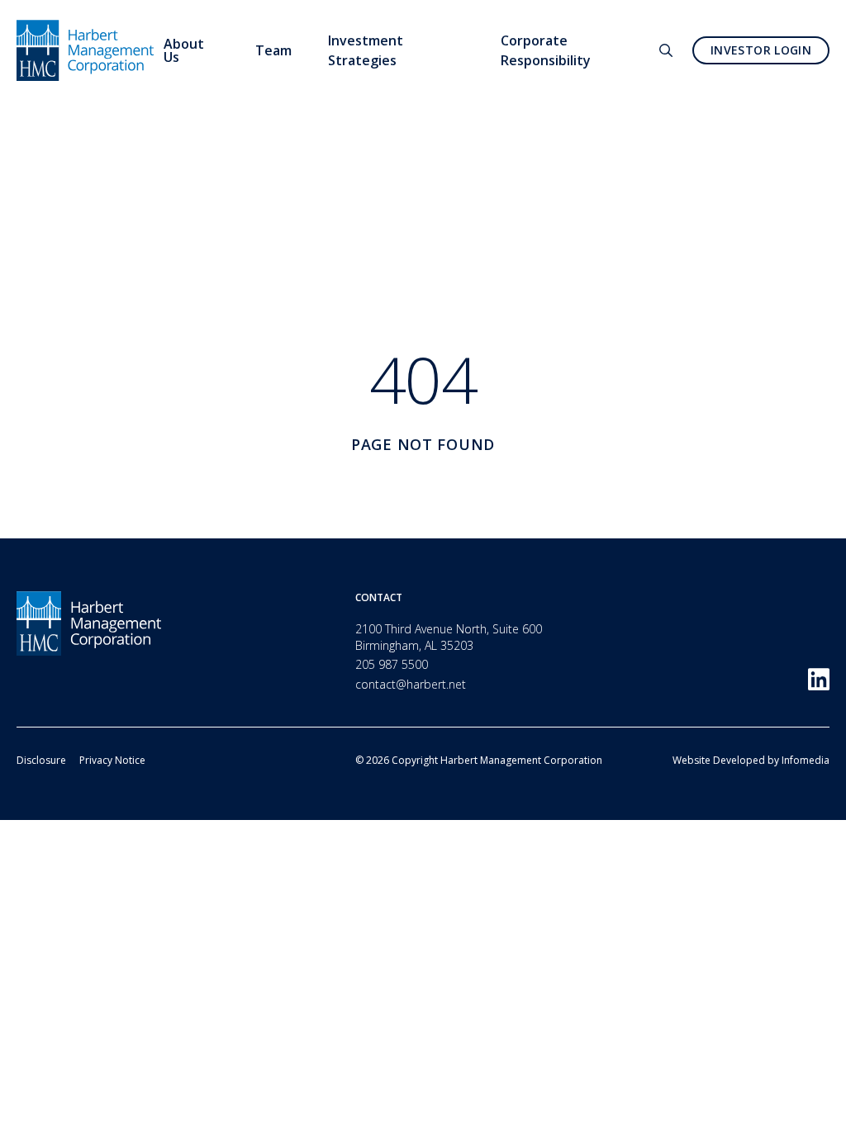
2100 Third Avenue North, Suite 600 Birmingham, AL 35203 (448, 637)
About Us (184, 50)
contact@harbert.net (410, 684)
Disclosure (41, 760)
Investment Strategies (365, 50)
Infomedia (805, 760)
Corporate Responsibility (546, 50)
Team (273, 50)
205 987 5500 (391, 664)
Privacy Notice (112, 760)
